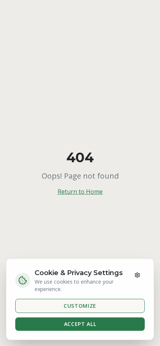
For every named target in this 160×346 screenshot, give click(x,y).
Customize (80, 305)
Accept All (80, 323)
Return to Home (80, 191)
